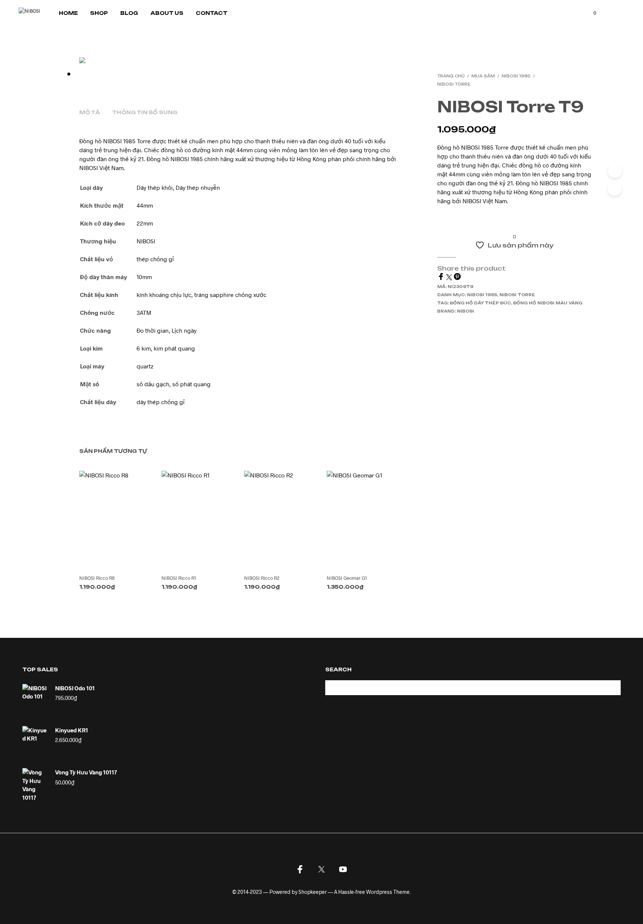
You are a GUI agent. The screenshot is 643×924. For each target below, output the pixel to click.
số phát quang (191, 383)
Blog (129, 13)
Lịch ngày (184, 330)
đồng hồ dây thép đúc (480, 303)
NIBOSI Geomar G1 (347, 578)
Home (68, 13)
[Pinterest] (457, 277)
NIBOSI (465, 311)
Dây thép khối (155, 187)
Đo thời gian (153, 330)
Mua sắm (483, 76)
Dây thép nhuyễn (198, 187)
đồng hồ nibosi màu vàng (547, 303)
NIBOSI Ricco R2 (261, 578)
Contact (211, 13)
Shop (99, 13)
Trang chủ (451, 76)
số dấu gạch (153, 383)
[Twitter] (450, 277)
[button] (590, 13)
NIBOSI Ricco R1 (178, 578)
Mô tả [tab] (89, 112)
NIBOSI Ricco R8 (97, 578)
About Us (166, 13)
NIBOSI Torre (453, 84)
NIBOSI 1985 (516, 76)
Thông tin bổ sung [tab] (144, 112)
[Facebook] (441, 277)
